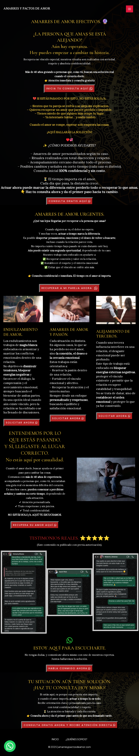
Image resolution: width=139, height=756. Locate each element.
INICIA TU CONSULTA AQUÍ (67, 88)
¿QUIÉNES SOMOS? (76, 739)
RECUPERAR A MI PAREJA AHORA (67, 288)
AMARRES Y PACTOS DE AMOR (26, 8)
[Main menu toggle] (129, 9)
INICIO (55, 739)
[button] (10, 746)
